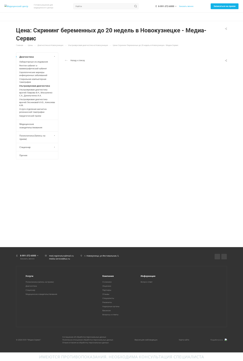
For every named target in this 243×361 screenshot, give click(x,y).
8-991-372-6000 (166, 6)
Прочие (23, 155)
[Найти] (136, 6)
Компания (108, 276)
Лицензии (106, 286)
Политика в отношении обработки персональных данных (87, 339)
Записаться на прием (225, 6)
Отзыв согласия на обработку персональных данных (85, 342)
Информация (148, 276)
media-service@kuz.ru (59, 258)
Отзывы (105, 294)
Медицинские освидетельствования (30, 126)
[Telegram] (224, 256)
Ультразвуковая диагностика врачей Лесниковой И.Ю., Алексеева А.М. (37, 102)
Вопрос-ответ (146, 282)
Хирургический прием (30, 115)
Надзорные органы (110, 306)
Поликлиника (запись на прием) (40, 282)
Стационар (25, 147)
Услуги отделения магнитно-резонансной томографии (33, 110)
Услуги (29, 276)
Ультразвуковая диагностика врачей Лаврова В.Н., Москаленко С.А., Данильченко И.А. (35, 92)
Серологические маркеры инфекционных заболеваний (33, 74)
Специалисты (108, 298)
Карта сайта (184, 339)
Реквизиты (107, 302)
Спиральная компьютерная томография (32, 80)
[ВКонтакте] (217, 256)
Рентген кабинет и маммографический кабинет (33, 67)
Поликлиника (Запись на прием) (32, 137)
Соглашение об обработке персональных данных (84, 337)
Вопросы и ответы (110, 314)
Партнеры (106, 290)
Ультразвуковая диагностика (34, 85)
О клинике (107, 282)
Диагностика (26, 56)
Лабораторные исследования (33, 61)
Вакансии (106, 310)
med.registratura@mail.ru (61, 255)
